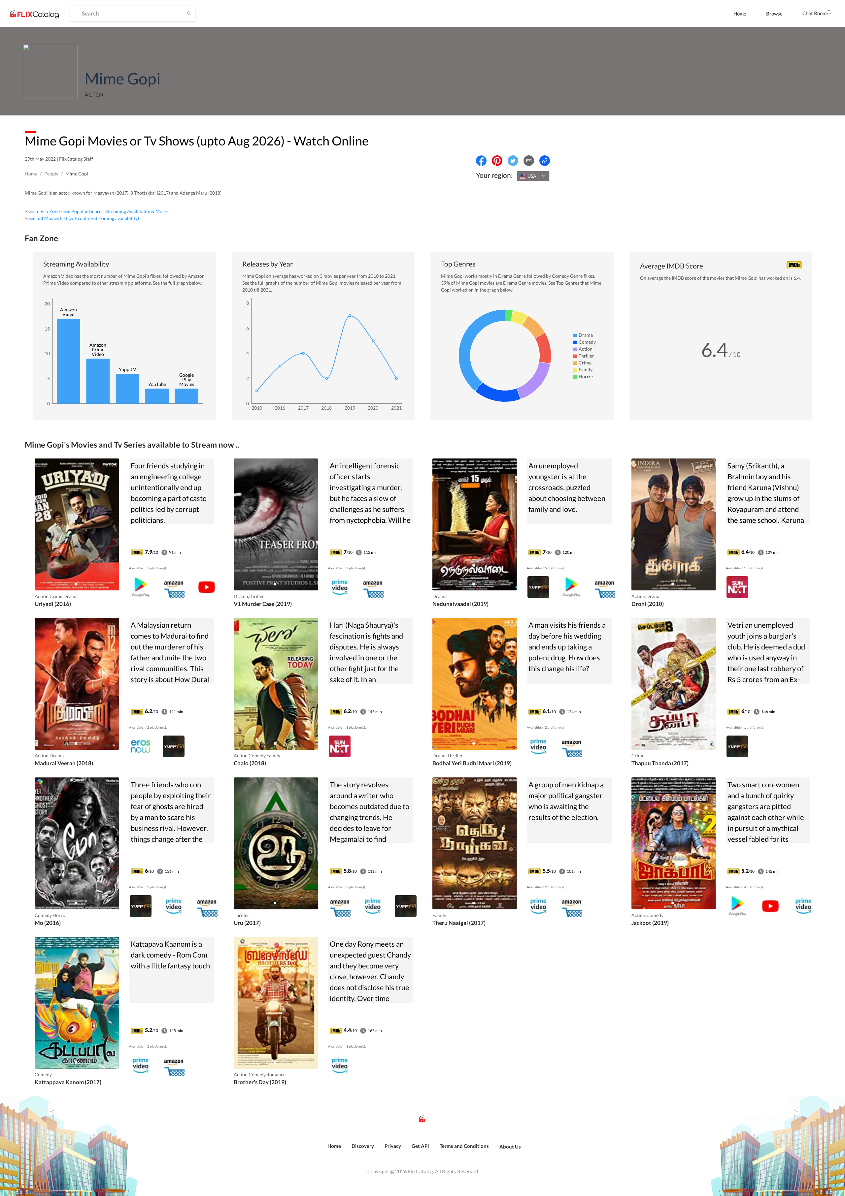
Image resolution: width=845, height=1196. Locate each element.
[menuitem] (740, 13)
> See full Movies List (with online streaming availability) (82, 218)
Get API (420, 1146)
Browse (774, 13)
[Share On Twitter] (513, 160)
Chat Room (814, 13)
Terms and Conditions (464, 1146)
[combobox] (533, 176)
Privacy (393, 1146)
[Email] (529, 160)
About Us (510, 1146)
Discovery (363, 1146)
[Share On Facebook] (481, 160)
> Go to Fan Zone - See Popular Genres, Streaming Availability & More (96, 211)
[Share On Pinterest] (497, 160)
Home (739, 13)
